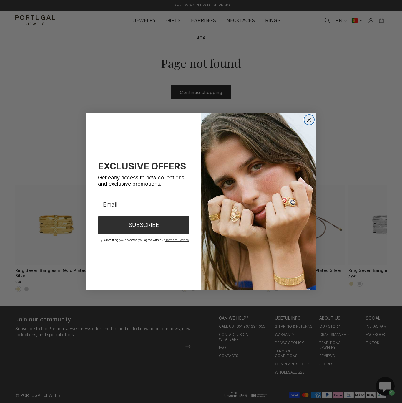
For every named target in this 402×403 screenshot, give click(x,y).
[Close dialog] (309, 120)
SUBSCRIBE (144, 225)
